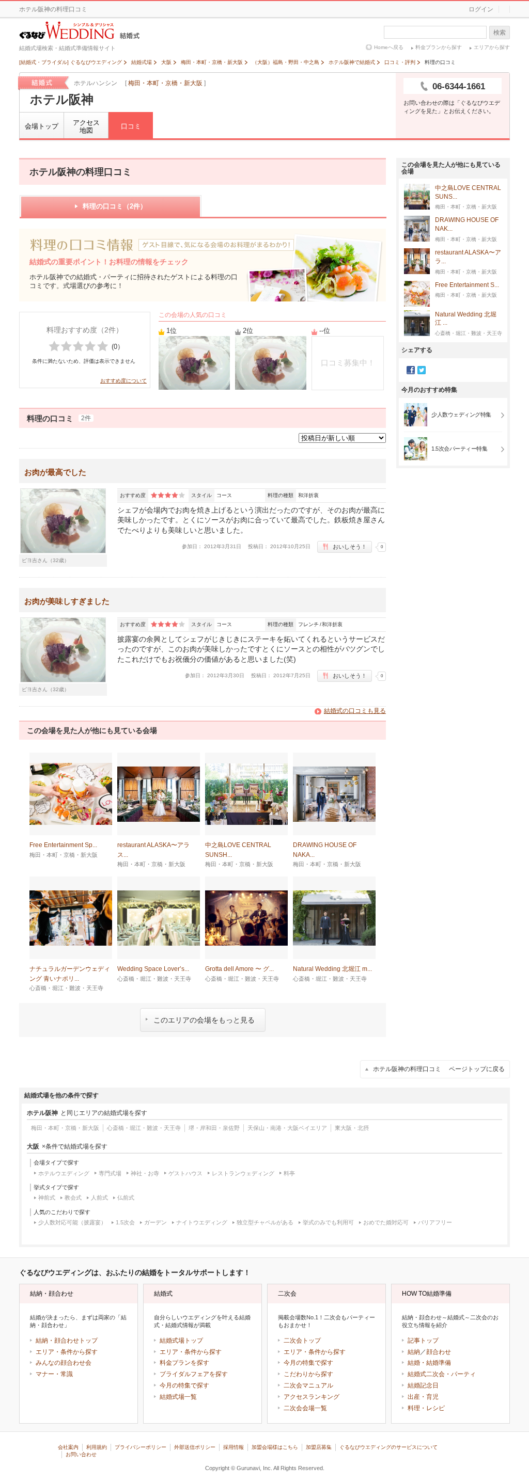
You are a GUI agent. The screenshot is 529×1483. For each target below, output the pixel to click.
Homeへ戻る (388, 47)
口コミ (131, 126)
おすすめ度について (123, 381)
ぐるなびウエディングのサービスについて (388, 1447)
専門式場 (110, 1173)
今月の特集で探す (184, 1385)
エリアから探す (492, 47)
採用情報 (233, 1447)
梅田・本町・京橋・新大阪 (165, 83)
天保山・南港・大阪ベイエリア (287, 1128)
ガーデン (155, 1222)
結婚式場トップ (181, 1340)
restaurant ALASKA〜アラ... (468, 257)
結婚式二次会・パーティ (442, 1374)
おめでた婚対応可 (386, 1222)
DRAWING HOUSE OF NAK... (467, 224)
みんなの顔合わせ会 (63, 1362)
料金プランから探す (438, 47)
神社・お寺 (145, 1173)
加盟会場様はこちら (275, 1447)
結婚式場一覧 (178, 1396)
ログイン (481, 9)
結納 (414, 1352)
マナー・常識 (54, 1374)
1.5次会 (125, 1222)
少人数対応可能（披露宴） (72, 1222)
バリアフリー (435, 1222)
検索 (499, 32)
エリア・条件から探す (67, 1352)
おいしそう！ (350, 547)
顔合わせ (438, 1352)
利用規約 (96, 1447)
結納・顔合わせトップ (67, 1340)
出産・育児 (423, 1396)
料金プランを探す (184, 1362)
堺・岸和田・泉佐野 (214, 1128)
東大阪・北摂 (352, 1128)
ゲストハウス (185, 1173)
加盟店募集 (319, 1447)
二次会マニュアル (308, 1385)
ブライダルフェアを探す (194, 1374)
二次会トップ (302, 1340)
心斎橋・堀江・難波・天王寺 (144, 1128)
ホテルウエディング (63, 1173)
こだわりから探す (308, 1374)
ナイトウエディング (201, 1222)
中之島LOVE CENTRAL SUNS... (468, 192)
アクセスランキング (311, 1396)
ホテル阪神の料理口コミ (439, 1069)
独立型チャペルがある (265, 1222)
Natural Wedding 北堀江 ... (465, 319)
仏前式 (125, 1197)
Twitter (421, 370)
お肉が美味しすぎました (67, 601)
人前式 (99, 1197)
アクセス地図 (86, 127)
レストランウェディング (243, 1173)
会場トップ (41, 126)
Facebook (411, 370)
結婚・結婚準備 (429, 1362)
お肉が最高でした (55, 472)
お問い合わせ (81, 1454)
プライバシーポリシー (140, 1447)
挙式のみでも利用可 (328, 1222)
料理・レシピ (426, 1408)
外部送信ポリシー (194, 1447)
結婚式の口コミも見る (355, 710)
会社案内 (68, 1447)
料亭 (289, 1173)
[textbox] (435, 32)
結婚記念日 (423, 1385)
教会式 (73, 1197)
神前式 (46, 1197)
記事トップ (423, 1340)
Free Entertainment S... (467, 285)
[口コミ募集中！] (348, 387)
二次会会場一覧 (305, 1408)
